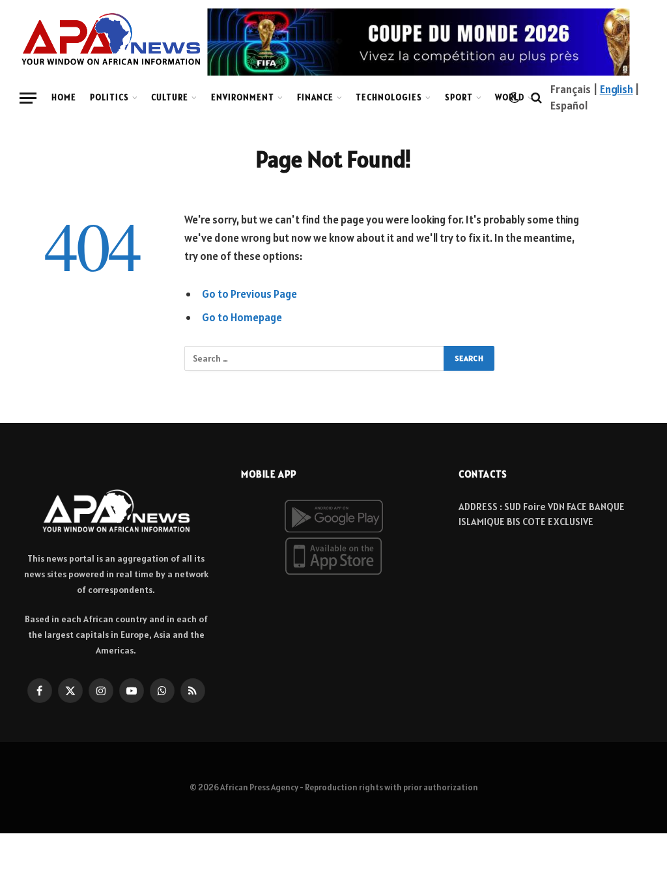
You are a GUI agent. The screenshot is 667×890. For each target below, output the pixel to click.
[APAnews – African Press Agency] (111, 39)
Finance (315, 97)
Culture (169, 97)
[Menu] (28, 98)
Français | (575, 89)
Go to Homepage (242, 317)
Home (63, 97)
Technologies (389, 97)
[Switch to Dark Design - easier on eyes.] (513, 98)
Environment (242, 97)
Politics (109, 97)
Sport (459, 97)
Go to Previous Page (249, 294)
